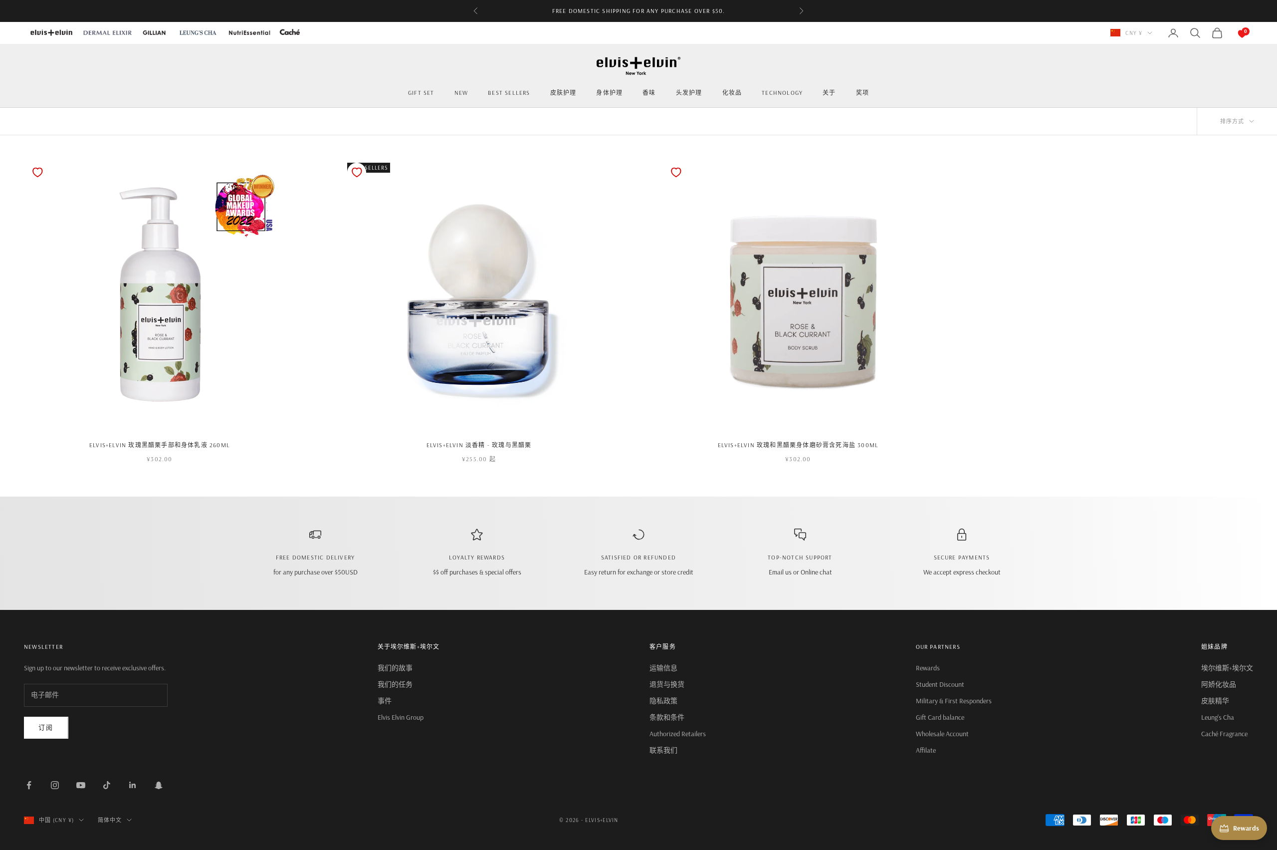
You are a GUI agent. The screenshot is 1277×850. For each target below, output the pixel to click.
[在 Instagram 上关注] (55, 785)
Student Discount (940, 684)
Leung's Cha (1217, 717)
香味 (648, 92)
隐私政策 (663, 700)
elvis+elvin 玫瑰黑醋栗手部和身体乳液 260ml (159, 445)
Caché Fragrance (1224, 733)
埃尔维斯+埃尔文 (1227, 667)
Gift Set (421, 92)
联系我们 (663, 750)
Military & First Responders (954, 700)
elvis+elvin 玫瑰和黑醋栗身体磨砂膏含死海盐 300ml (798, 445)
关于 (829, 92)
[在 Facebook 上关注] (29, 785)
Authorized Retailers (677, 733)
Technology (782, 92)
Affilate (926, 750)
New (461, 92)
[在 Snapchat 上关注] (159, 785)
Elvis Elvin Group (401, 717)
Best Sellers (509, 92)
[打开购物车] (1232, 33)
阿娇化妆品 (1218, 684)
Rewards (928, 667)
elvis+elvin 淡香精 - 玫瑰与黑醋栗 (479, 445)
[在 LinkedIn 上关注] (133, 785)
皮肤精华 (1215, 700)
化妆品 (732, 92)
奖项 (862, 92)
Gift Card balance (940, 717)
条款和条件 (666, 717)
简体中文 (110, 820)
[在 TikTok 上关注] (107, 785)
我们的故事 (395, 667)
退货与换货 (666, 684)
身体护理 (609, 92)
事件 (385, 700)
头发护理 (689, 92)
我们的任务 (395, 684)
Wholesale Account (942, 733)
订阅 (46, 727)
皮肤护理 (563, 92)
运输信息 (663, 667)
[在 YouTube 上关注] (81, 785)
